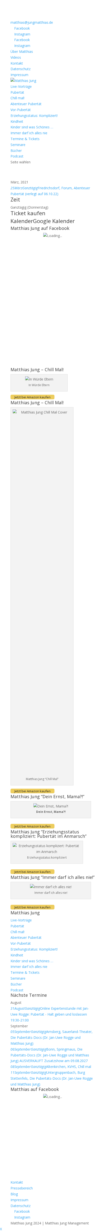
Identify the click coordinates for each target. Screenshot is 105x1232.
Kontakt (16, 63)
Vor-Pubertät (20, 109)
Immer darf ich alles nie (28, 133)
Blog (14, 1194)
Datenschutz (20, 69)
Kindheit (16, 121)
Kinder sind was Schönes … (31, 127)
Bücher (16, 150)
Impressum (19, 74)
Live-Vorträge (21, 86)
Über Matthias (21, 51)
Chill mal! (17, 98)
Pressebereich (21, 1188)
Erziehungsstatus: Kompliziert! (34, 115)
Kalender (21, 220)
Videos (15, 57)
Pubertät (17, 92)
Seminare (17, 144)
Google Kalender (54, 220)
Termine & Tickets (25, 138)
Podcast (16, 156)
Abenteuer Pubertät (26, 103)
